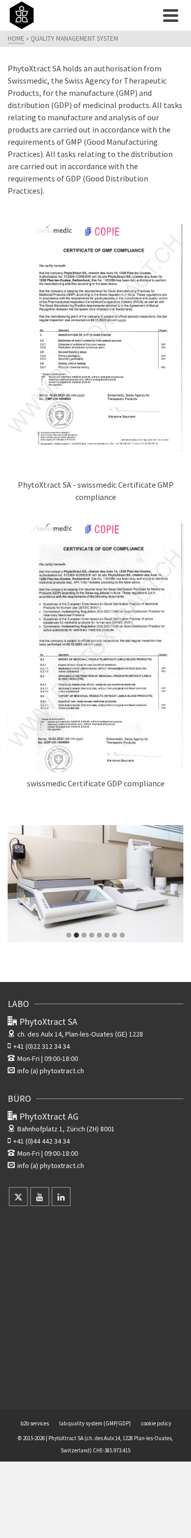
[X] (18, 1196)
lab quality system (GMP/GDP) (95, 1423)
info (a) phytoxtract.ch (50, 1070)
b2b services (34, 1423)
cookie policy (156, 1423)
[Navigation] (170, 15)
